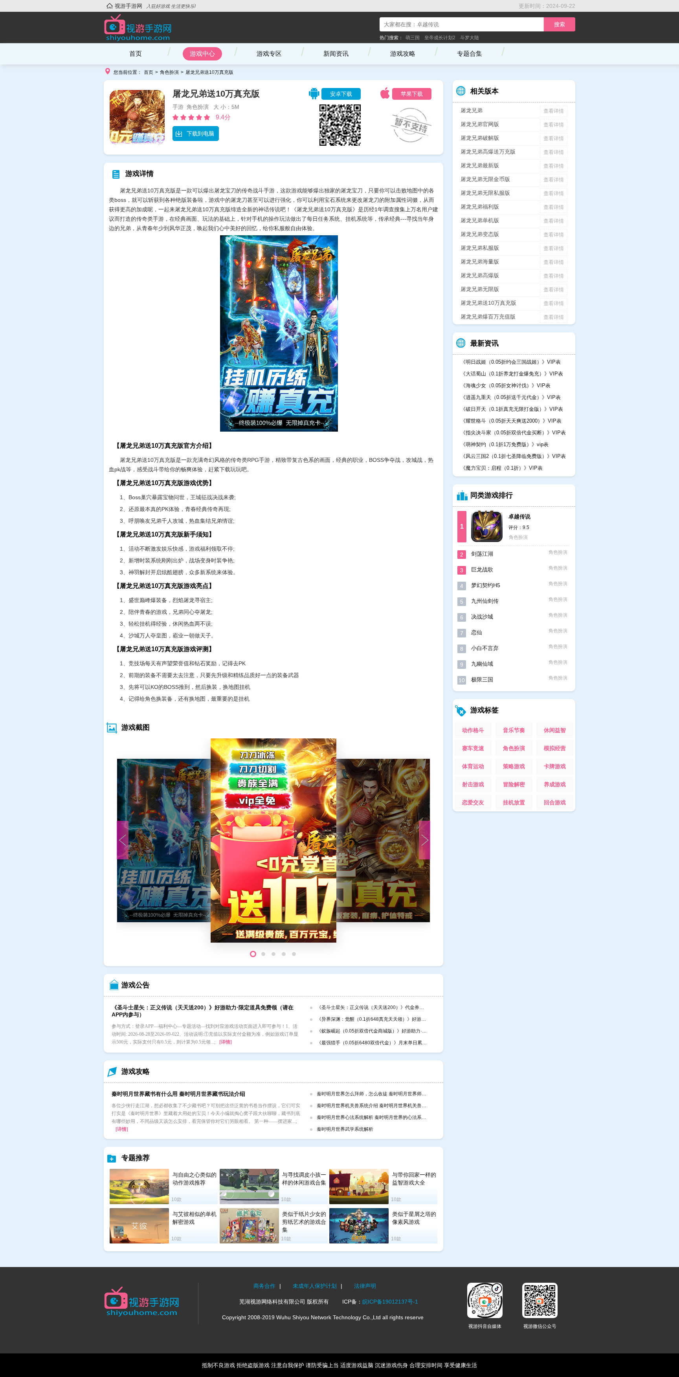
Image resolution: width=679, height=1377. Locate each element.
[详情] (225, 1042)
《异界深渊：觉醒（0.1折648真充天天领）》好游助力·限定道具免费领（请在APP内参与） (412, 1019)
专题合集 (469, 53)
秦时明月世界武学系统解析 (345, 1129)
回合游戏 (555, 802)
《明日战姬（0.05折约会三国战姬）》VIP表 (511, 362)
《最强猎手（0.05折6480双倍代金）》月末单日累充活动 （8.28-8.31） (392, 1043)
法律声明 (365, 1286)
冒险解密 (514, 784)
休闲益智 (555, 730)
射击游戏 (473, 784)
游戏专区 (269, 53)
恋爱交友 (473, 802)
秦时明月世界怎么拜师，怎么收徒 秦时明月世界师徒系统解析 (381, 1094)
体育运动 (473, 766)
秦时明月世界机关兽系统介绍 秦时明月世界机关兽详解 (374, 1105)
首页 (135, 53)
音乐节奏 (514, 730)
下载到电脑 (200, 133)
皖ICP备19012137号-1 (390, 1301)
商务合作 (264, 1286)
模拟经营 (555, 748)
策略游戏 (514, 766)
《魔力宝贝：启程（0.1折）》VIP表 (502, 468)
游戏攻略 (402, 53)
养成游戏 (555, 784)
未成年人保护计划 (315, 1286)
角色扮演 (169, 72)
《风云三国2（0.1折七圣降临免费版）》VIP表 (513, 456)
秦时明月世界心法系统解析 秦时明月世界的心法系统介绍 (376, 1117)
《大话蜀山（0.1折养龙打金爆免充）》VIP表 (512, 374)
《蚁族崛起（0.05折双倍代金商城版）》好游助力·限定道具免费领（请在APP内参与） (407, 1031)
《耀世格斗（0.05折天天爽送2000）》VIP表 (511, 421)
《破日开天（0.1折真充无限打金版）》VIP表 (512, 409)
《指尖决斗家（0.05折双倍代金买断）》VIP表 (513, 433)
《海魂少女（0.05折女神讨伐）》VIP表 (506, 385)
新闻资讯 (336, 53)
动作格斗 (473, 730)
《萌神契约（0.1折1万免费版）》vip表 (505, 444)
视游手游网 (128, 6)
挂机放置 (514, 802)
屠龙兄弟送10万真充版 (209, 72)
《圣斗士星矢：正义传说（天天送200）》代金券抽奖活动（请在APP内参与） (399, 1007)
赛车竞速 (473, 748)
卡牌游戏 (555, 766)
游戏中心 (202, 53)
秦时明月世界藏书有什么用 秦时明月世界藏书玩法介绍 (178, 1094)
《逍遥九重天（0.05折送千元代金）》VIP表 (511, 397)
